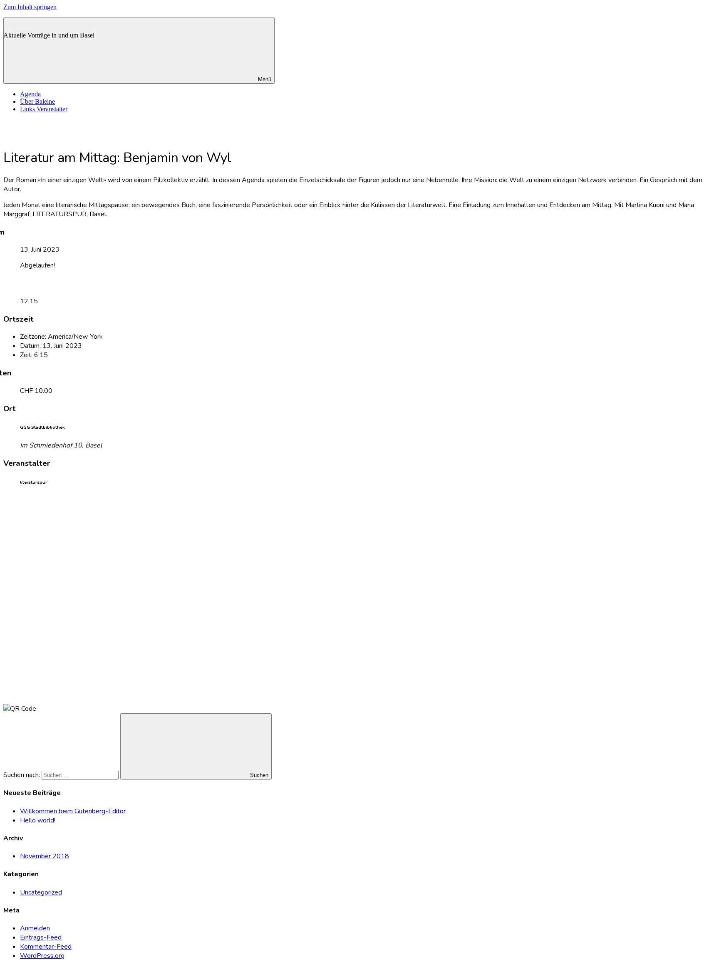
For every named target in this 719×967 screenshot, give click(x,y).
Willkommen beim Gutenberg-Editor (73, 811)
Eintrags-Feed (41, 937)
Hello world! (37, 820)
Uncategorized (41, 892)
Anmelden (35, 928)
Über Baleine (37, 101)
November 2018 (44, 856)
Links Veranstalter (43, 108)
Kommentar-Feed (46, 946)
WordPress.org (42, 955)
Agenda (30, 93)
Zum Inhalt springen (30, 6)
